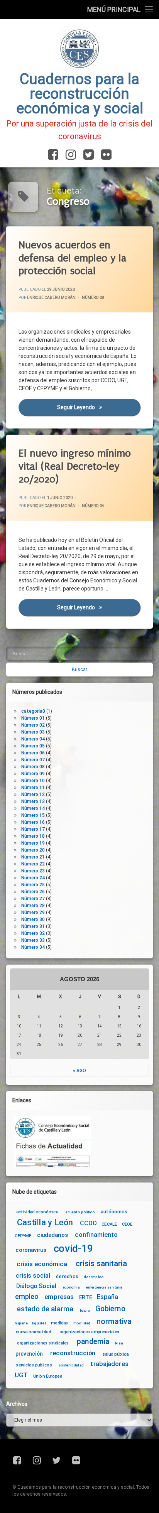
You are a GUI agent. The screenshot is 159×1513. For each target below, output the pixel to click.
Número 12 (33, 794)
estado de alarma (45, 1309)
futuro (85, 1310)
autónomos (114, 1211)
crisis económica (42, 1264)
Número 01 (33, 718)
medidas (59, 1323)
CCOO (88, 1223)
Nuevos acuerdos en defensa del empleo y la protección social (73, 258)
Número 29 (33, 912)
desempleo (93, 1277)
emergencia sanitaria (104, 1287)
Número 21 (33, 857)
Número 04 (93, 505)
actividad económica (37, 1211)
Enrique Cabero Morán (51, 297)
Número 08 (93, 297)
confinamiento (96, 1235)
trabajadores (109, 1364)
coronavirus (30, 1250)
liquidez (39, 1323)
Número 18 (33, 836)
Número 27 (33, 898)
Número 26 (33, 891)
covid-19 (73, 1249)
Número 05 (33, 746)
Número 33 (33, 940)
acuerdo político (80, 1211)
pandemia (93, 1341)
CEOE (127, 1223)
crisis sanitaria (101, 1263)
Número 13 (33, 801)
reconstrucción (73, 1353)
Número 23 (33, 871)
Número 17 (33, 829)
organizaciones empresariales (89, 1331)
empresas (59, 1297)
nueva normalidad (33, 1331)
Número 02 (33, 725)
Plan (119, 1343)
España (107, 1297)
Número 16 (33, 822)
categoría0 (33, 711)
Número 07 (33, 759)
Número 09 (33, 773)
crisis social (33, 1275)
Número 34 (33, 947)
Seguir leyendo (98, 407)
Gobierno (110, 1308)
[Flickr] (105, 155)
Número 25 (33, 884)
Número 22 (33, 864)
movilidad (82, 1323)
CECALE (109, 1223)
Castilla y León (45, 1222)
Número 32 (33, 933)
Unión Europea (47, 1376)
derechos (67, 1276)
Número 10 (33, 780)
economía (71, 1287)
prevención (29, 1354)
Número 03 (33, 732)
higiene (21, 1323)
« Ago (79, 1070)
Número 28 (33, 905)
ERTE (85, 1297)
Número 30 (33, 919)
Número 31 (33, 926)
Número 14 (33, 808)
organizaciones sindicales (43, 1342)
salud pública (116, 1354)
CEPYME (23, 1235)
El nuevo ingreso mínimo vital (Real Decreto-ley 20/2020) (75, 466)
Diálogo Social (36, 1286)
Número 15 (33, 815)
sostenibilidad (71, 1365)
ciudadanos (52, 1235)
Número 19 (33, 843)
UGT (21, 1375)
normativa (114, 1321)
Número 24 (33, 877)
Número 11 (33, 787)
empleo (26, 1297)
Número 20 (33, 850)
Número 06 (33, 753)
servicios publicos (34, 1365)
